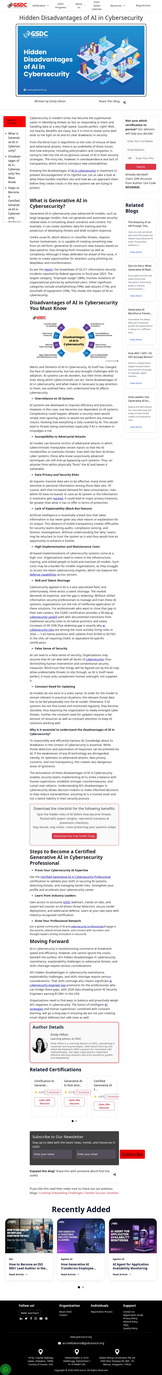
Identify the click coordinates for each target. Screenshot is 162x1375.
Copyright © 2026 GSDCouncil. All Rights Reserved (81, 1370)
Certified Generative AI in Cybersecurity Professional (75, 877)
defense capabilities (43, 574)
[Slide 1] (76, 1121)
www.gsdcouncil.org (81, 1336)
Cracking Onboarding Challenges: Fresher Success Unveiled (78, 1193)
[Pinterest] (46, 1318)
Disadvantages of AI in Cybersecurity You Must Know (14, 169)
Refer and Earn (30, 1313)
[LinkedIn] (21, 1318)
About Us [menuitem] (78, 5)
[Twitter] (26, 1318)
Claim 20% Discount (44, 1102)
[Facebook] (31, 1318)
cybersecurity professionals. (87, 926)
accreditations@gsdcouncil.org (82, 1343)
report (48, 269)
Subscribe (132, 1154)
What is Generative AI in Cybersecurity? (14, 142)
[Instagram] (35, 1318)
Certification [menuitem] (38, 5)
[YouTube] (41, 1318)
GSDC (67, 902)
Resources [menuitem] (116, 5)
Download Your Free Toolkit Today (74, 836)
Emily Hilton (57, 101)
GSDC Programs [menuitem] (60, 5)
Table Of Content (12, 121)
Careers (63, 1315)
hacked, (58, 498)
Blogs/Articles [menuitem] (143, 5)
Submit (141, 167)
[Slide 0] (73, 1121)
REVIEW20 (54, 1092)
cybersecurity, (95, 659)
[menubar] (94, 5)
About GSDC (65, 1311)
